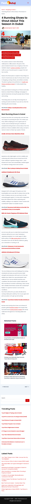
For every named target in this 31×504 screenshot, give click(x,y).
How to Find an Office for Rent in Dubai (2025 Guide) (15, 461)
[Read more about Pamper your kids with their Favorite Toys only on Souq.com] (15, 349)
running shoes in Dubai (16, 309)
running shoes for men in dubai (10, 52)
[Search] (27, 400)
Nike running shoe (15, 238)
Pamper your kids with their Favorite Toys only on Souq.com (14, 358)
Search (3, 398)
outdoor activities (15, 68)
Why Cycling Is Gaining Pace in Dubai (18, 168)
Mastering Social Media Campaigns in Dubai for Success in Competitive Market (14, 468)
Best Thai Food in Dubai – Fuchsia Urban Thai (13, 483)
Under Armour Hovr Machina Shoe (13, 134)
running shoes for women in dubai (11, 55)
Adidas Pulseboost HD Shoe (11, 172)
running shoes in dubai (8, 57)
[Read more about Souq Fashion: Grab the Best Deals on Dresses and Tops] (15, 330)
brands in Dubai (14, 307)
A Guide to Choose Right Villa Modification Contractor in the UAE (13, 476)
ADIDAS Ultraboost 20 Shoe (11, 252)
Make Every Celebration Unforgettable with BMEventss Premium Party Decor (13, 486)
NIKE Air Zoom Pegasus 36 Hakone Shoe (15, 213)
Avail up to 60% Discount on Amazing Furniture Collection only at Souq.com (14, 377)
